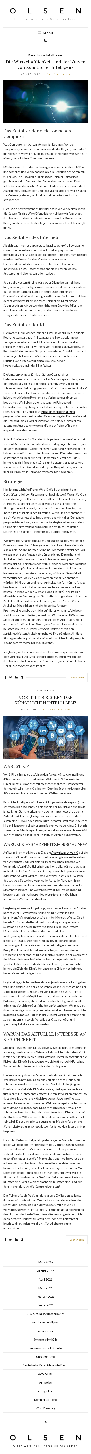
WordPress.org (45, 1408)
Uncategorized (45, 1356)
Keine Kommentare (57, 74)
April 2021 (46, 1279)
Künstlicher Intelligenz (45, 54)
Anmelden (45, 1382)
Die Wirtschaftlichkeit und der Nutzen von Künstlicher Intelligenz (45, 64)
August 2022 (45, 1271)
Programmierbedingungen (58, 411)
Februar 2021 (46, 1296)
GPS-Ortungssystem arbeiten (45, 1314)
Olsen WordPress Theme (33, 1445)
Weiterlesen (77, 677)
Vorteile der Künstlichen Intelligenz (45, 1365)
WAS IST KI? (45, 690)
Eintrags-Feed (46, 1391)
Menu (47, 33)
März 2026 (45, 1262)
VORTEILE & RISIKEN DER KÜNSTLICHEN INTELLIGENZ (46, 700)
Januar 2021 (45, 1305)
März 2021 (45, 1288)
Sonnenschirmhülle (45, 1339)
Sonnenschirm (46, 1331)
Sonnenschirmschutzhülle (46, 1348)
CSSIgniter (69, 1445)
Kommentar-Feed (45, 1399)
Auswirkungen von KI (64, 852)
